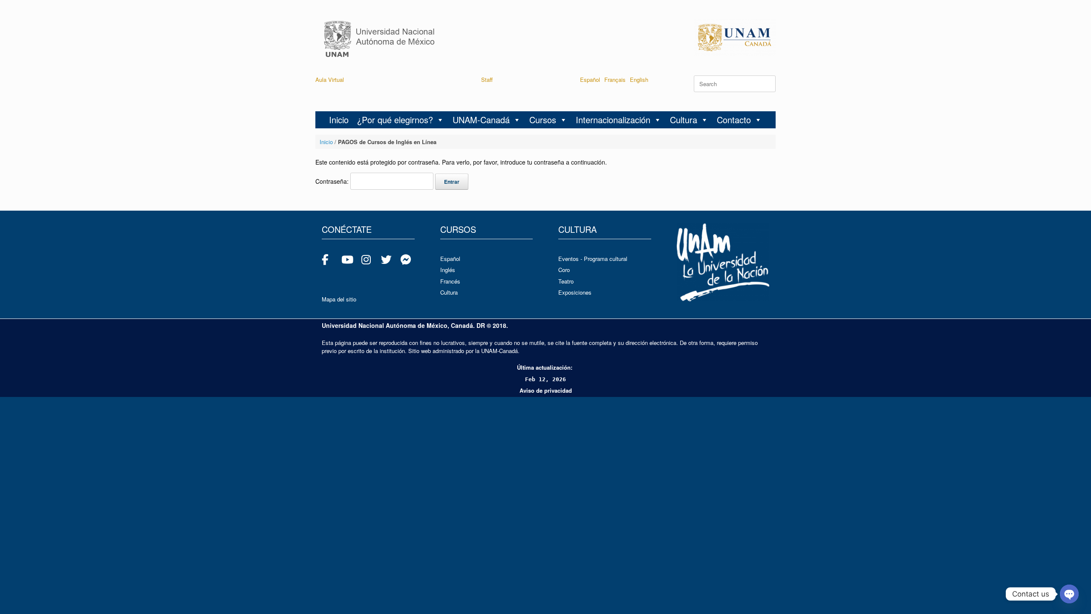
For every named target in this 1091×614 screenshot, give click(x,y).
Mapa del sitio (339, 299)
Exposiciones (575, 292)
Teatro (566, 281)
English (639, 79)
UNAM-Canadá (481, 119)
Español (590, 79)
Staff (487, 79)
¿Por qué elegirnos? (395, 119)
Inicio (339, 119)
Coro (564, 270)
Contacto (734, 119)
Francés (450, 281)
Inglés (447, 270)
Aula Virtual (329, 79)
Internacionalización (613, 119)
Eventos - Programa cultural (592, 259)
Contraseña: (332, 181)
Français (615, 79)
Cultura (683, 119)
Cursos (542, 119)
